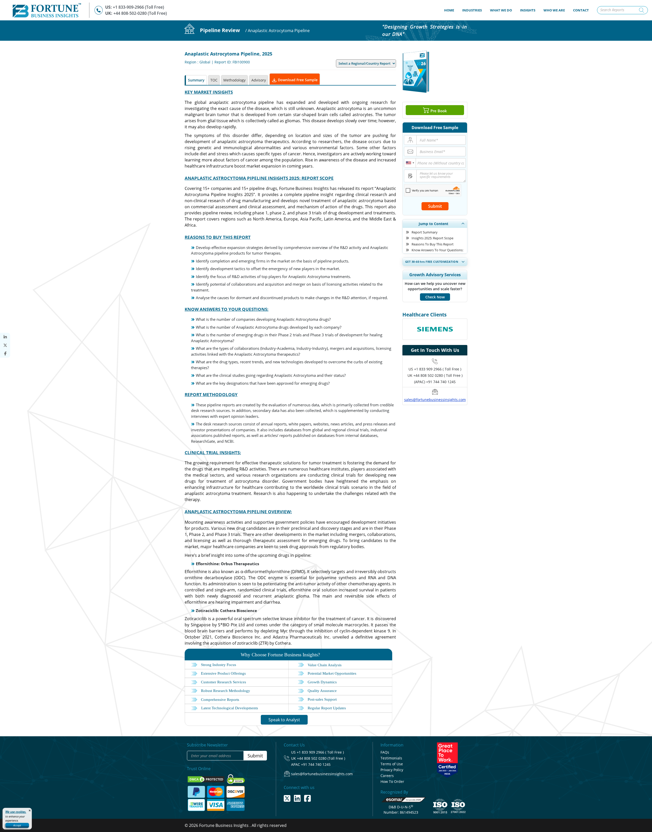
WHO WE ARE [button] (554, 10)
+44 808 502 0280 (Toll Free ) (321, 758)
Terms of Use (392, 763)
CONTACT (581, 10)
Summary (196, 80)
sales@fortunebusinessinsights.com (435, 399)
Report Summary (425, 232)
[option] (435, 323)
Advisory (258, 80)
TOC (214, 80)
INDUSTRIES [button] (472, 10)
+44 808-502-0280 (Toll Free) (140, 13)
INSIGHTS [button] (527, 10)
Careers (387, 775)
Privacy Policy (392, 769)
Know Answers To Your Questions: (437, 250)
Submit (435, 206)
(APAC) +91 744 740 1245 (435, 381)
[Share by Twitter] (5, 345)
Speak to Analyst (284, 720)
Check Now (435, 297)
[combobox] (410, 163)
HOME (451, 10)
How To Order (392, 781)
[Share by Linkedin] (5, 337)
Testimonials (391, 758)
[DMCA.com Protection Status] (206, 779)
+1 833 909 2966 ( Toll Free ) (437, 369)
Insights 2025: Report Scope (432, 238)
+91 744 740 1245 (316, 764)
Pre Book (438, 110)
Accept (17, 825)
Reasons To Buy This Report (433, 244)
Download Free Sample (297, 79)
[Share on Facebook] (5, 353)
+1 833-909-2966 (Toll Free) (138, 7)
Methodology (234, 80)
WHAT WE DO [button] (501, 10)
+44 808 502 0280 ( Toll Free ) (438, 375)
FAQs (385, 752)
